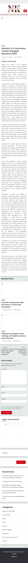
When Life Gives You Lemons (10, 537)
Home (4, 522)
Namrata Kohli (17, 57)
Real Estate (5, 533)
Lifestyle (4, 526)
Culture (3, 45)
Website (3, 399)
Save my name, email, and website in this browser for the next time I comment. (12, 407)
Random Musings (7, 529)
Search (21, 462)
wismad (14, 553)
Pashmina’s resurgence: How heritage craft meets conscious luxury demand (13, 336)
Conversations (6, 515)
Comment (4, 369)
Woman (4, 541)
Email (3, 393)
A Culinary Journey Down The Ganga (12, 481)
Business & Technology (8, 511)
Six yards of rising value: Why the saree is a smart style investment (12, 304)
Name (3, 386)
